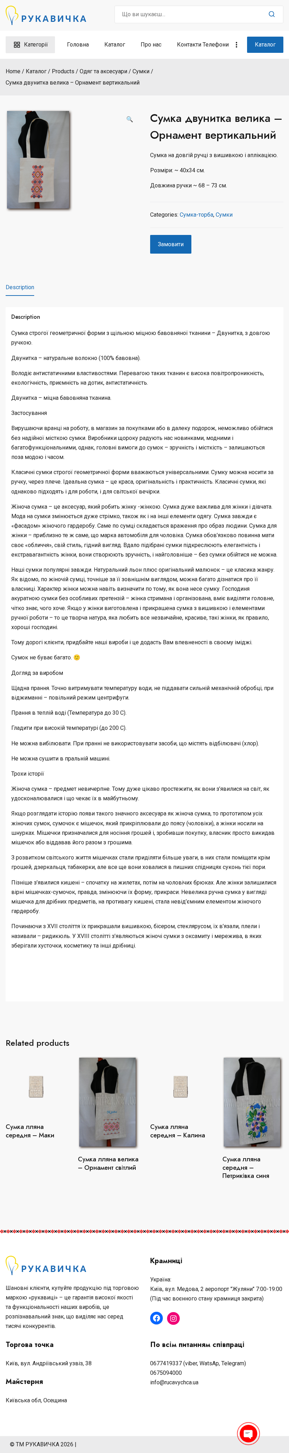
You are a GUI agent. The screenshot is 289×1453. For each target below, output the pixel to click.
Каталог (114, 44)
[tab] (20, 287)
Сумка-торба (196, 214)
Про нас (151, 44)
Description (20, 287)
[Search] (271, 14)
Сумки (224, 214)
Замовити (171, 244)
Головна (78, 44)
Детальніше (36, 1152)
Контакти (189, 44)
